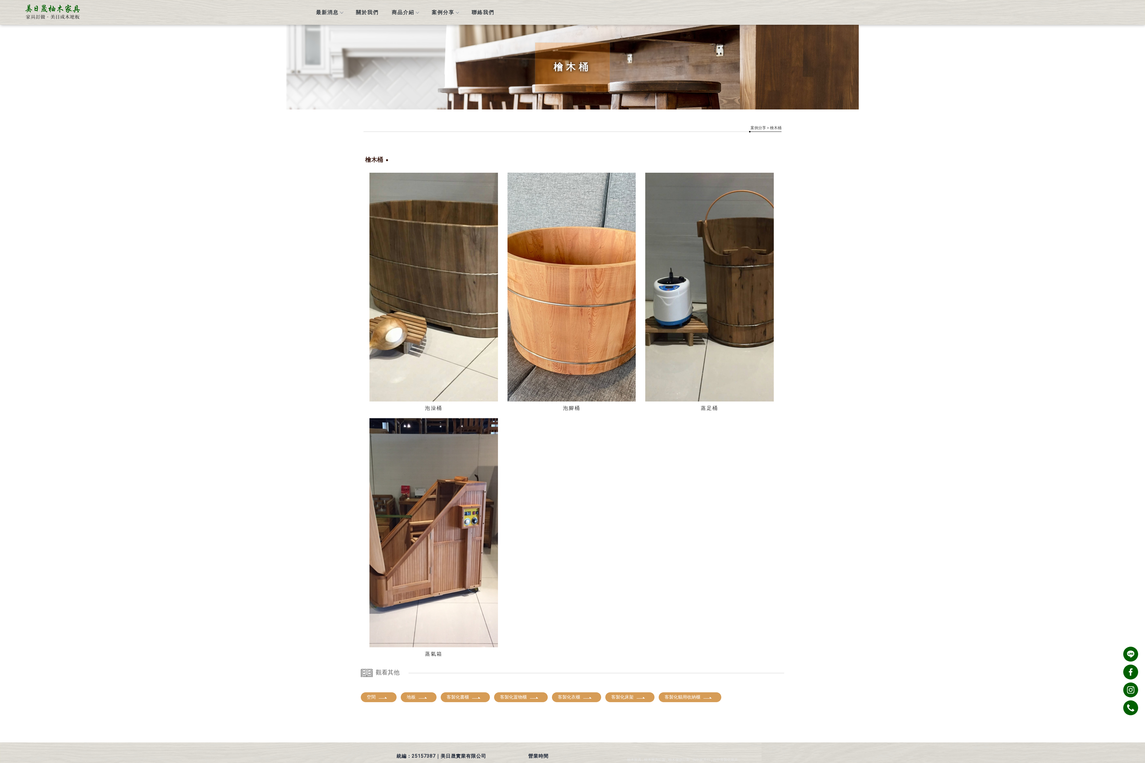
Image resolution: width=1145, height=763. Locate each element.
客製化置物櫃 (513, 697)
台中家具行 (701, 760)
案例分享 (443, 12)
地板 (411, 697)
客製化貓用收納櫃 (682, 697)
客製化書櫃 (458, 697)
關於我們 (367, 12)
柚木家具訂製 (655, 760)
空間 (371, 697)
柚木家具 (634, 760)
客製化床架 (622, 697)
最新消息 (327, 12)
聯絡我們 (483, 12)
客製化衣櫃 (569, 697)
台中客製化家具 (725, 760)
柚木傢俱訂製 (679, 760)
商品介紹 (403, 12)
